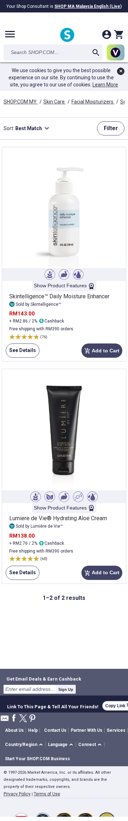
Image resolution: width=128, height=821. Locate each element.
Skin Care (54, 102)
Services (116, 730)
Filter (111, 128)
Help (33, 730)
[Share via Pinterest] (32, 718)
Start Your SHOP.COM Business (37, 758)
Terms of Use (47, 793)
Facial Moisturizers (92, 102)
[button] (25, 744)
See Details (21, 352)
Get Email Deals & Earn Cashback (43, 678)
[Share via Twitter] (23, 718)
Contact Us (55, 730)
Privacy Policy (17, 793)
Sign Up (65, 689)
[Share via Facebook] (14, 718)
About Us (14, 730)
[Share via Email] (5, 720)
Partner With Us (86, 730)
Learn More (105, 84)
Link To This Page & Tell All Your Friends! (52, 705)
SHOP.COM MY (21, 102)
